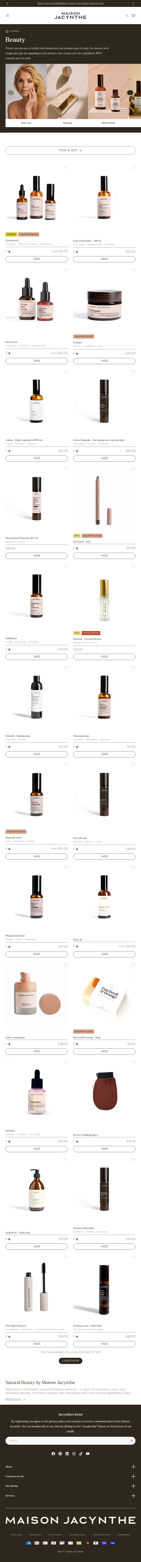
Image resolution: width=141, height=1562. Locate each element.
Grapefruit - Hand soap (18, 1232)
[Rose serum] (37, 299)
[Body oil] (104, 896)
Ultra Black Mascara (16, 1326)
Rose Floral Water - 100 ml (87, 241)
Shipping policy (124, 1535)
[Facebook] (53, 1454)
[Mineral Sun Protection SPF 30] (37, 498)
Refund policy (35, 1535)
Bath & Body (109, 123)
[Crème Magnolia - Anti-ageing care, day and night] (104, 401)
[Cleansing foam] (104, 697)
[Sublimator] (37, 595)
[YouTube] (88, 1454)
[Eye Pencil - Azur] (104, 498)
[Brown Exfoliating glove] (104, 1091)
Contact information (102, 1535)
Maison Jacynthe (74, 1552)
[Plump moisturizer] (37, 896)
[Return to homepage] (70, 1520)
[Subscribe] (131, 1441)
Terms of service (56, 1535)
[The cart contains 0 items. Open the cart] (133, 15)
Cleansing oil (12, 240)
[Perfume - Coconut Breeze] (104, 595)
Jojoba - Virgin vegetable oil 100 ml (24, 440)
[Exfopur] (104, 299)
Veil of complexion (15, 1037)
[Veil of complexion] (37, 994)
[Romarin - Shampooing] (37, 697)
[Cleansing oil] (37, 197)
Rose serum (12, 342)
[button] (63, 170)
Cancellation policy (78, 1535)
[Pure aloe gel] (104, 794)
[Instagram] (74, 1454)
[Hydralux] (37, 1091)
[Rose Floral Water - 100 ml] (104, 197)
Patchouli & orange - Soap (87, 1037)
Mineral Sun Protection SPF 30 (22, 538)
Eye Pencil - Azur (82, 542)
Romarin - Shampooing (18, 736)
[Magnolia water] (37, 794)
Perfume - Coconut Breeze (87, 639)
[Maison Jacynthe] (70, 15)
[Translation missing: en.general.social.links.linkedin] (67, 1454)
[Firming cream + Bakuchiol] (104, 1286)
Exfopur (77, 342)
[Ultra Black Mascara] (37, 1286)
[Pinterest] (60, 1454)
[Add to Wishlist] (63, 170)
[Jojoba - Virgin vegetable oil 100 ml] (37, 401)
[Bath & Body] (108, 91)
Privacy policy (17, 1535)
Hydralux (10, 1131)
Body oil (77, 940)
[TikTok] (81, 1454)
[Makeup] (67, 91)
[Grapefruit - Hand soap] (37, 1189)
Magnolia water (14, 837)
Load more (70, 1360)
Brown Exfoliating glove (85, 1135)
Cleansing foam (81, 736)
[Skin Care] (26, 91)
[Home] (7, 31)
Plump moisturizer (15, 936)
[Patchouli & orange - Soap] (104, 994)
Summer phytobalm (83, 1228)
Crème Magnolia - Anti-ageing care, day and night (98, 440)
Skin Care (26, 123)
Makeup (67, 123)
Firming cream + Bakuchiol (87, 1326)
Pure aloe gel (79, 838)
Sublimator (11, 638)
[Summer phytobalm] (104, 1189)
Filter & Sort (68, 150)
